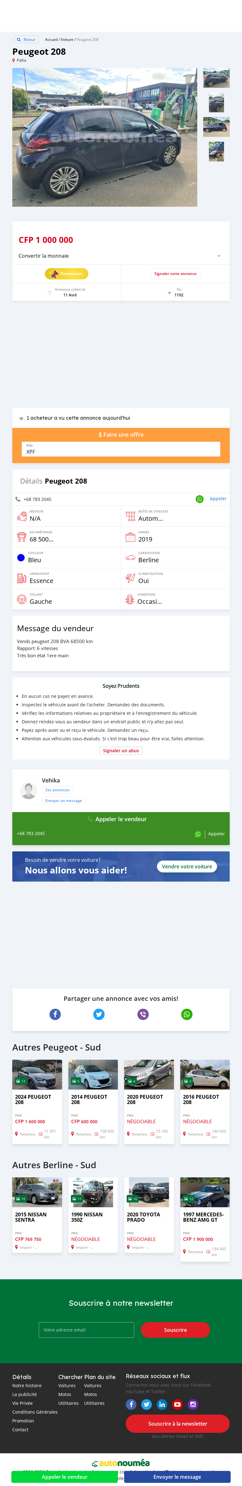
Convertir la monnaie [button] (44, 255)
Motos (64, 1394)
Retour (29, 39)
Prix (29, 445)
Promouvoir (71, 273)
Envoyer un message (63, 800)
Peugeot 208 (88, 39)
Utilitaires (68, 1403)
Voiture (67, 39)
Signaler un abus (121, 751)
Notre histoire (27, 1385)
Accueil (51, 39)
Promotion (23, 1421)
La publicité (24, 1394)
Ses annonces (57, 789)
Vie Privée (22, 1403)
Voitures (67, 1385)
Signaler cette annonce (175, 273)
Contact (20, 1430)
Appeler (218, 499)
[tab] (121, 256)
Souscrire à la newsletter (177, 1423)
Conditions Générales (35, 1412)
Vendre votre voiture (187, 866)
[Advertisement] (121, 357)
